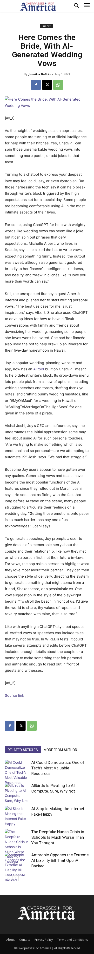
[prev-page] (8, 878)
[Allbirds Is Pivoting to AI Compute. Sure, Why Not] (17, 793)
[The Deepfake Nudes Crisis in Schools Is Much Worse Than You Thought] (17, 846)
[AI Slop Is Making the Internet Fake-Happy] (17, 816)
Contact (24, 940)
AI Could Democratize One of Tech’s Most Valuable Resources (57, 768)
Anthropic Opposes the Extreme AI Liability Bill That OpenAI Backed (60, 860)
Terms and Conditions (72, 940)
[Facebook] (36, 85)
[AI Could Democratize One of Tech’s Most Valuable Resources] (17, 772)
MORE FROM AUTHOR (60, 750)
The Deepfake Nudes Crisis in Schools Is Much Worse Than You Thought (57, 837)
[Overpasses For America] (38, 6)
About (10, 940)
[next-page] (16, 878)
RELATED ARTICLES (23, 750)
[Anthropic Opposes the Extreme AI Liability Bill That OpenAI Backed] (17, 867)
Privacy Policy (43, 940)
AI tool (38, 369)
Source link (14, 695)
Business (46, 26)
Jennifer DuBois (40, 74)
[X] (47, 85)
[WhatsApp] (58, 85)
